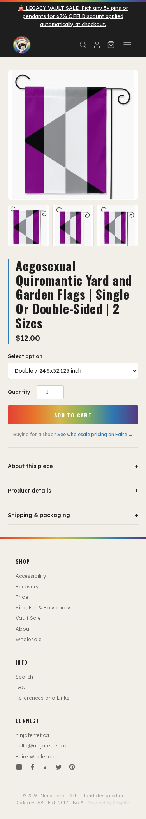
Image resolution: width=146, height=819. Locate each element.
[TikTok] (45, 766)
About (23, 629)
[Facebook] (32, 766)
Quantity (19, 392)
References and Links (42, 697)
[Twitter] (58, 766)
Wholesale (29, 639)
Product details (73, 490)
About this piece (73, 466)
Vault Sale (28, 618)
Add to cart (73, 415)
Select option (25, 356)
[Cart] (111, 45)
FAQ (21, 687)
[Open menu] (127, 45)
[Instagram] (19, 766)
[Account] (97, 45)
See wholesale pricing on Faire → (95, 434)
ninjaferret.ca (32, 735)
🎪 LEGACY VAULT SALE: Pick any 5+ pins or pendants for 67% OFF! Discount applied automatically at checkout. (73, 16)
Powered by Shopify (108, 802)
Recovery (27, 586)
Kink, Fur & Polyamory (43, 607)
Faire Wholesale (36, 756)
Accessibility (31, 576)
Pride (22, 597)
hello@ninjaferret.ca (41, 745)
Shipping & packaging (73, 515)
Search (24, 676)
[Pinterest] (72, 766)
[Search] (83, 45)
